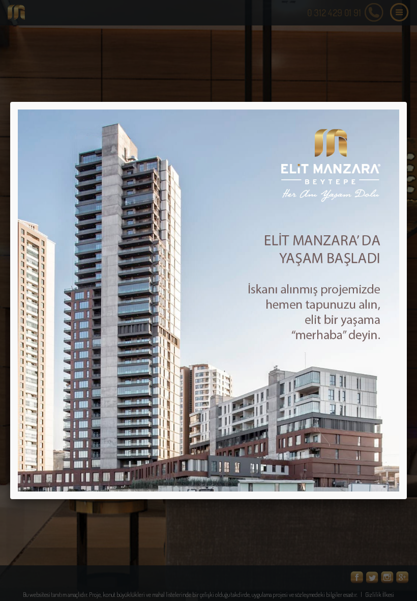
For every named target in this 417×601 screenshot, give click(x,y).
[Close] (407, 102)
